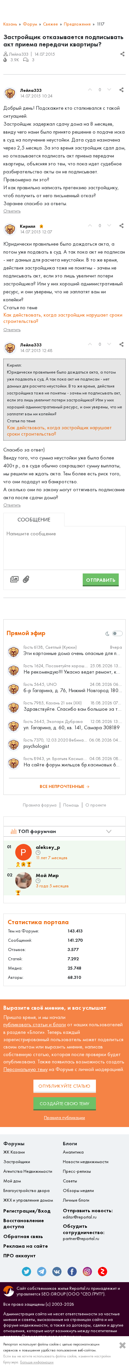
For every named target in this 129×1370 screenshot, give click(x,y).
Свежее (50, 24)
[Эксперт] (41, 226)
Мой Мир (47, 875)
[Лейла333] (10, 93)
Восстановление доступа (23, 1223)
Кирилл (27, 226)
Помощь (71, 805)
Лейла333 (31, 90)
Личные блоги (76, 1200)
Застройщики (16, 1161)
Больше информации (37, 1362)
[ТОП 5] (29, 864)
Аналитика (73, 1152)
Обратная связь (23, 1236)
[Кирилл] (10, 229)
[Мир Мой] (23, 880)
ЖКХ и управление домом (28, 1200)
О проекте (95, 805)
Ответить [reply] (12, 211)
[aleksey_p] (23, 852)
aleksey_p (48, 847)
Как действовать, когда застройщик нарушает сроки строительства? (62, 318)
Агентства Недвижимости (27, 1171)
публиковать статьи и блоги (34, 1024)
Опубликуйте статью (64, 1086)
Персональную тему (25, 1069)
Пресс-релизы (77, 1171)
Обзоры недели (78, 1190)
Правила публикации (64, 1117)
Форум (30, 24)
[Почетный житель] (18, 864)
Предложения (77, 24)
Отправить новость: (88, 1214)
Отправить (100, 580)
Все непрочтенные (62, 786)
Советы (70, 1181)
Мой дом (12, 1181)
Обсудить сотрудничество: (84, 1232)
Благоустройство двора (26, 1190)
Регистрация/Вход (27, 1211)
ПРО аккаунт (19, 1256)
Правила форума (40, 805)
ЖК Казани (14, 1152)
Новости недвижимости (85, 1161)
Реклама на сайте (25, 1246)
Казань (10, 24)
